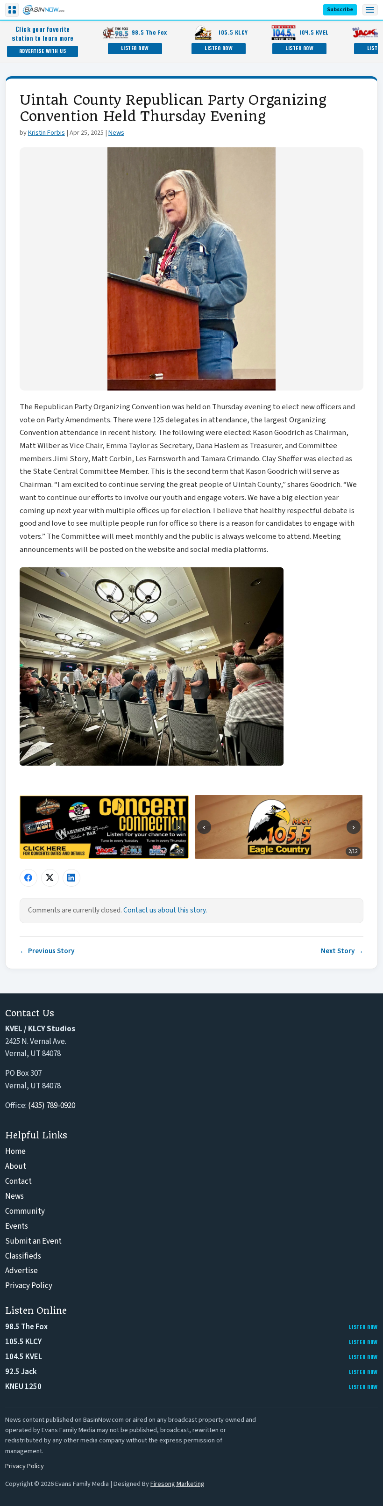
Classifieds (23, 1256)
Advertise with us (42, 51)
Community (25, 1211)
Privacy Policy (28, 1285)
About (15, 1166)
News (116, 133)
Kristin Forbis (46, 133)
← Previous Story (47, 951)
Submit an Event (33, 1241)
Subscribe (340, 10)
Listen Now (135, 48)
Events (16, 1226)
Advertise (21, 1270)
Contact (18, 1181)
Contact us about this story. (165, 910)
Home (15, 1151)
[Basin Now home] (43, 9)
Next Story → (342, 951)
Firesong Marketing (177, 1484)
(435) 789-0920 (51, 1105)
